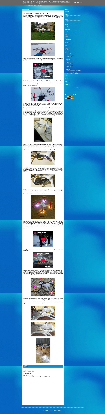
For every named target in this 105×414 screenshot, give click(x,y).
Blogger (60, 410)
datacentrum (68, 12)
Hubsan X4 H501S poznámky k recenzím (74, 72)
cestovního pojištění (77, 90)
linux (66, 22)
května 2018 (69, 63)
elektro (27, 366)
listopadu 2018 (69, 55)
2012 (67, 82)
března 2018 (69, 66)
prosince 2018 (69, 53)
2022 (67, 46)
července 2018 (69, 60)
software (67, 34)
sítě (66, 33)
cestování (67, 11)
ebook (66, 14)
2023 (67, 45)
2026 (67, 41)
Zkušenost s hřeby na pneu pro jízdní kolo (74, 70)
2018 (67, 52)
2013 (67, 81)
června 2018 (69, 62)
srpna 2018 (69, 59)
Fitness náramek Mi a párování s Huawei (74, 73)
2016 (67, 77)
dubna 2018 (69, 65)
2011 (67, 84)
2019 (67, 51)
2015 (67, 78)
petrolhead (67, 29)
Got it (81, 2)
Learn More (76, 2)
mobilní (66, 24)
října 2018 (69, 56)
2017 (67, 75)
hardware (67, 19)
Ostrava (67, 28)
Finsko (66, 17)
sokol (66, 36)
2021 (67, 48)
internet (66, 21)
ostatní (66, 26)
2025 (67, 42)
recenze (67, 31)
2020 (67, 49)
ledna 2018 (69, 69)
